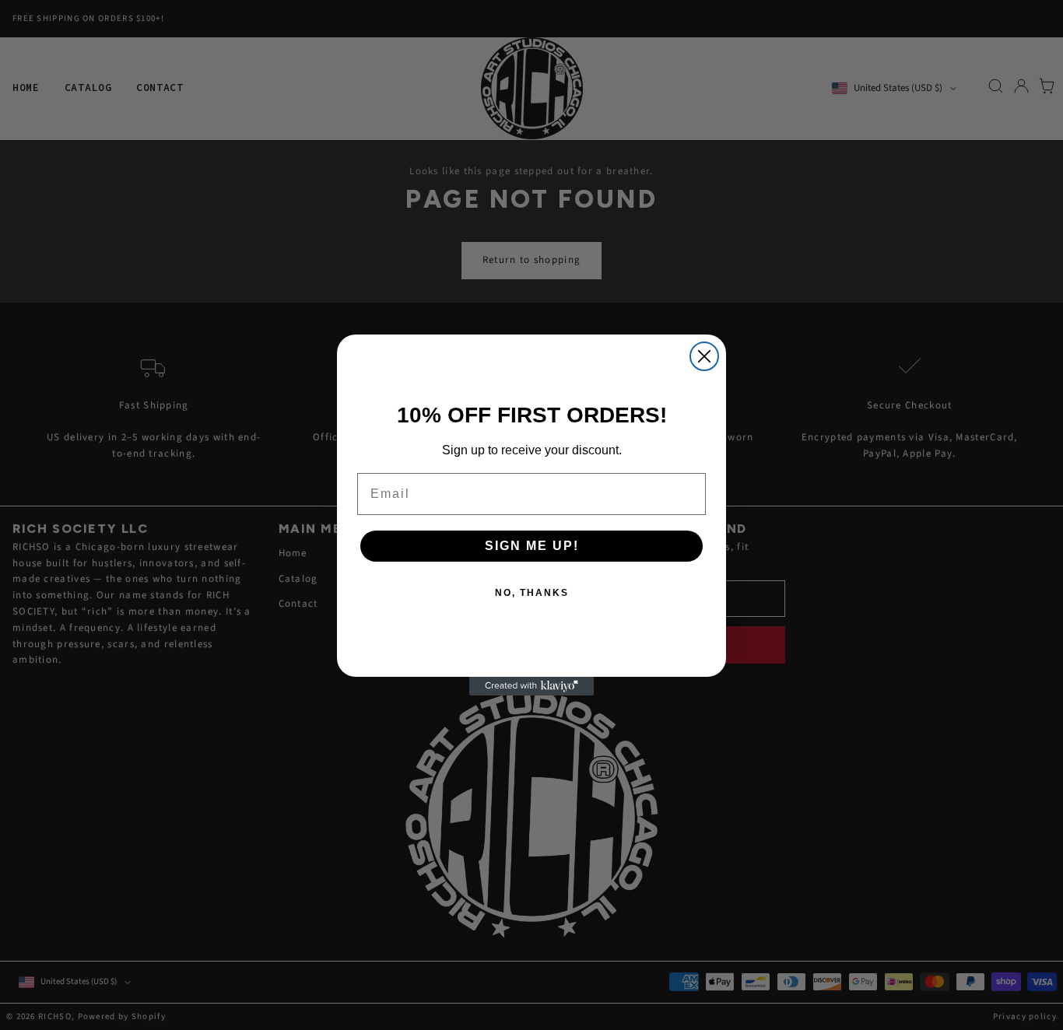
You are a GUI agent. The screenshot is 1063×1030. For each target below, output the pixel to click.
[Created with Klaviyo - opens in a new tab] (531, 686)
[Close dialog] (704, 356)
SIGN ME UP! (532, 545)
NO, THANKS (532, 592)
